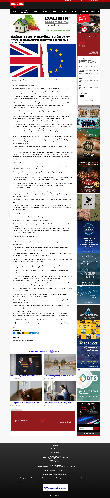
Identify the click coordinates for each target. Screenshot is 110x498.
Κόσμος (25, 80)
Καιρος (76, 0)
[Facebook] (15, 333)
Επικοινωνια (95, 0)
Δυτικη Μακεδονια (25, 11)
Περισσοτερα (95, 11)
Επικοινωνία (55, 445)
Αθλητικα (85, 11)
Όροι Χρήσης (55, 448)
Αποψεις (75, 11)
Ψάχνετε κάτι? (88, 426)
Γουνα (35, 11)
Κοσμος (55, 11)
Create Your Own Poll (89, 100)
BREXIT (13, 409)
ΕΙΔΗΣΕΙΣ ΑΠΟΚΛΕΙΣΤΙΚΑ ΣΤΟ (39, 351)
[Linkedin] (31, 333)
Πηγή (14, 327)
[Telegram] (36, 333)
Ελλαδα (45, 11)
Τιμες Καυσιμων (85, 0)
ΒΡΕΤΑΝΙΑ (19, 409)
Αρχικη (15, 11)
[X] (21, 333)
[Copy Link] (26, 333)
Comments (89, 98)
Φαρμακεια (68, 0)
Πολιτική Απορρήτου (55, 452)
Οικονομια (65, 11)
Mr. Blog (20, 80)
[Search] (96, 428)
